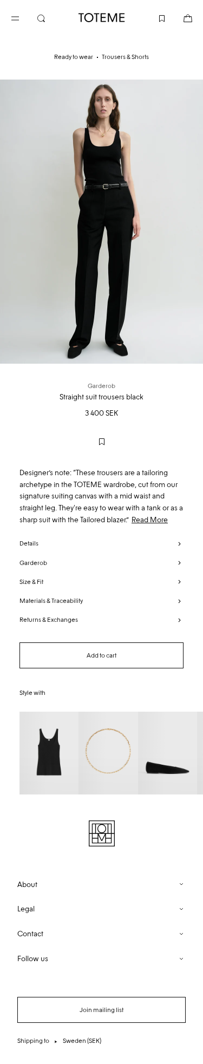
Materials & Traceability (51, 601)
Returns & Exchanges (48, 619)
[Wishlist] (153, 17)
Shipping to (59, 1041)
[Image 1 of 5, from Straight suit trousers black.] (101, 222)
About (27, 884)
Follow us (32, 958)
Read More (150, 519)
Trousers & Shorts (125, 57)
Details (28, 543)
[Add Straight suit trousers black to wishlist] (101, 441)
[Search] (50, 17)
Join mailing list (101, 1010)
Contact (30, 933)
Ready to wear (73, 57)
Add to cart (101, 655)
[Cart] (179, 17)
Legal (26, 909)
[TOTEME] (101, 17)
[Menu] (24, 17)
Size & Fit (31, 582)
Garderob (33, 563)
